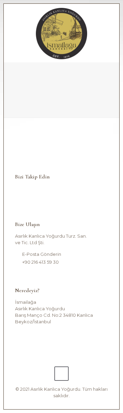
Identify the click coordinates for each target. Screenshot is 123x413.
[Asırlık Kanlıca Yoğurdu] (61, 33)
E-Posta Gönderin (41, 254)
